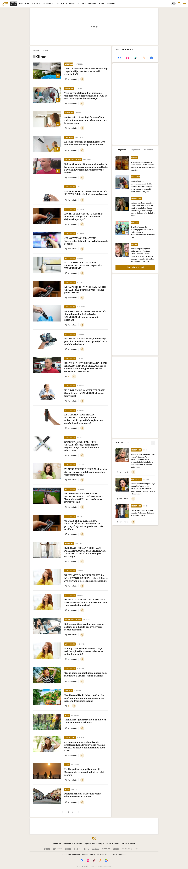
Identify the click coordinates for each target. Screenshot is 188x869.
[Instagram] (127, 58)
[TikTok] (135, 58)
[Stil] (5, 3)
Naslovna (36, 50)
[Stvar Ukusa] (139, 848)
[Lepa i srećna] (95, 848)
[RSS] (143, 58)
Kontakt (85, 854)
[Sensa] (116, 848)
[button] (71, 79)
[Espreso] (68, 848)
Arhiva (92, 854)
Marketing (76, 854)
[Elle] (77, 848)
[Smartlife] (106, 848)
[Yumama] (127, 848)
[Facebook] (119, 58)
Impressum (66, 854)
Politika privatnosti (103, 854)
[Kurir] (47, 848)
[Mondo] (57, 848)
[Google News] (151, 58)
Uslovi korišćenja (119, 854)
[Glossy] (86, 848)
